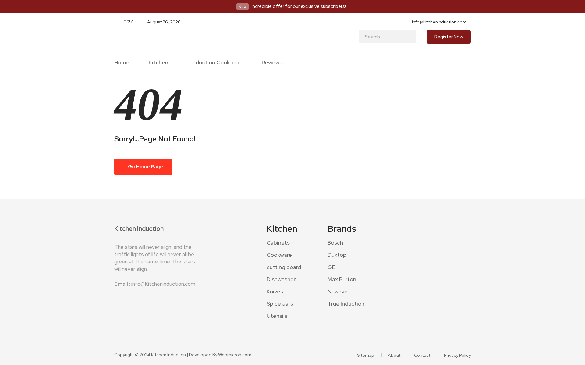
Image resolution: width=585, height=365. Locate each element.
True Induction (346, 303)
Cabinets (278, 242)
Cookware (279, 254)
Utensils (277, 315)
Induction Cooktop (215, 63)
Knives (275, 291)
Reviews (272, 62)
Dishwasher (281, 279)
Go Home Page (145, 167)
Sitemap (365, 355)
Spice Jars (280, 303)
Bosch (335, 242)
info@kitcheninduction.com (439, 22)
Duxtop (337, 254)
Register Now (448, 37)
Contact (422, 355)
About (394, 355)
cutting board (284, 266)
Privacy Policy (457, 355)
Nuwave (338, 291)
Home (121, 62)
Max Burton (342, 279)
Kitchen (158, 63)
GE (331, 266)
